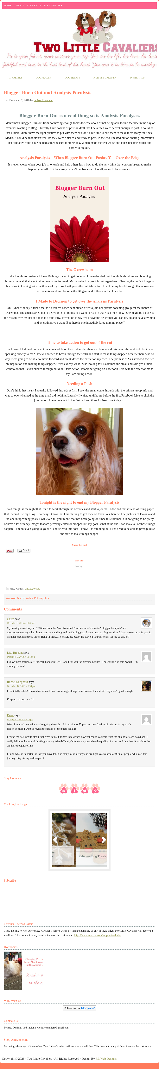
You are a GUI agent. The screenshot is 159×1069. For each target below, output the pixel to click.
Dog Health (40, 78)
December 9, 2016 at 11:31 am (21, 623)
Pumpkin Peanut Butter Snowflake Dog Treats (71, 854)
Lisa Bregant (15, 652)
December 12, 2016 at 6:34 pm (21, 686)
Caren (10, 619)
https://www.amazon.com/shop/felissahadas (97, 935)
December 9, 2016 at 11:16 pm (21, 656)
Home (8, 5)
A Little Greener (101, 78)
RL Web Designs (106, 1058)
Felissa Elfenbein (43, 100)
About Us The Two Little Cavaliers (38, 6)
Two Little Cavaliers (79, 25)
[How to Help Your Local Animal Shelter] (23, 971)
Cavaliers (12, 78)
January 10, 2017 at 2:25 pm (20, 719)
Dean (10, 715)
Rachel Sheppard (17, 682)
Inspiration (134, 78)
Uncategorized (32, 588)
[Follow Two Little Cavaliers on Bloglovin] (79, 1010)
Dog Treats (69, 78)
